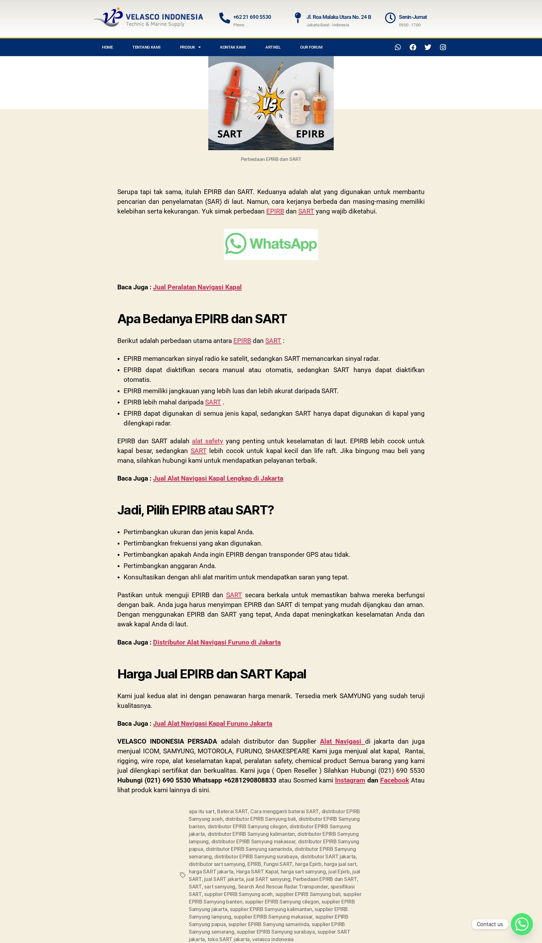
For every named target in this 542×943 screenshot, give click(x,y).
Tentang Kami (146, 47)
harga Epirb (308, 864)
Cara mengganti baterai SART (284, 811)
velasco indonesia (272, 939)
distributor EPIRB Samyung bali (260, 819)
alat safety (207, 441)
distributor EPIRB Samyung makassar (253, 841)
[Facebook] (413, 47)
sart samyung (219, 886)
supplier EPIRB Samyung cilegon (282, 901)
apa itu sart (202, 811)
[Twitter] (428, 47)
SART (306, 211)
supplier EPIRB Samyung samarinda (268, 924)
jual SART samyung (268, 879)
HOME (107, 47)
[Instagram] (443, 47)
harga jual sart (340, 864)
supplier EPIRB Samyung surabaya (276, 932)
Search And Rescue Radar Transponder (283, 886)
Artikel (273, 47)
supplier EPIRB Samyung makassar (273, 917)
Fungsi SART (278, 864)
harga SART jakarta (211, 871)
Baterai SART (232, 811)
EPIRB (275, 211)
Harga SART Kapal (257, 871)
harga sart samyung (303, 871)
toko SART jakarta (229, 939)
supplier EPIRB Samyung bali (308, 894)
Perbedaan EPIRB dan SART (325, 879)
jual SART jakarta (223, 879)
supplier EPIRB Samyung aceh (238, 894)
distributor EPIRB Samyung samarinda (249, 849)
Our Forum (311, 47)
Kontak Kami (233, 47)
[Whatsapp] (398, 47)
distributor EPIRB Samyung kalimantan (251, 834)
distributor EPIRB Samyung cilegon (247, 826)
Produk (187, 47)
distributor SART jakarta (328, 856)
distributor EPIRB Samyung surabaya (256, 856)
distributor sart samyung (217, 864)
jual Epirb (338, 871)
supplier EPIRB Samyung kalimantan (271, 909)
